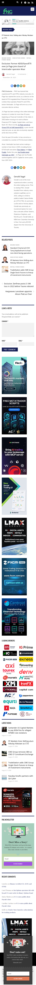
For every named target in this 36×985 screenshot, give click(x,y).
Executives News (18, 58)
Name (4, 341)
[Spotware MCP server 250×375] (14, 474)
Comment (5, 321)
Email (21, 341)
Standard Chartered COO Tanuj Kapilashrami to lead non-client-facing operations (21, 250)
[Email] (21, 86)
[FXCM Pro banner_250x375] (14, 595)
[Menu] (3, 2)
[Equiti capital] (18, 24)
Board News (6, 58)
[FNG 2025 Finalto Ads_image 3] (14, 393)
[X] (15, 86)
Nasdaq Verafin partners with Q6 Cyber (20, 777)
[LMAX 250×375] (14, 554)
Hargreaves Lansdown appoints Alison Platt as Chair (19, 292)
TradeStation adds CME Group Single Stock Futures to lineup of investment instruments (22, 272)
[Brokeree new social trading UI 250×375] (14, 514)
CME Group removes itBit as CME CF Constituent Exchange (20, 753)
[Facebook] (12, 86)
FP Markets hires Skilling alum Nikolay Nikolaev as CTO (21, 742)
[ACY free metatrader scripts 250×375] (14, 434)
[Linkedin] (18, 86)
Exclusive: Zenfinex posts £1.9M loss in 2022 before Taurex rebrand (18, 284)
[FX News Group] (7, 14)
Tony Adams (21, 150)
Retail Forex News (17, 267)
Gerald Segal (10, 74)
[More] (24, 86)
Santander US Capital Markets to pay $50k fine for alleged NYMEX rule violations (20, 730)
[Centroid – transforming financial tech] (14, 635)
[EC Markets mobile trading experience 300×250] (17, 811)
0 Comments (22, 74)
